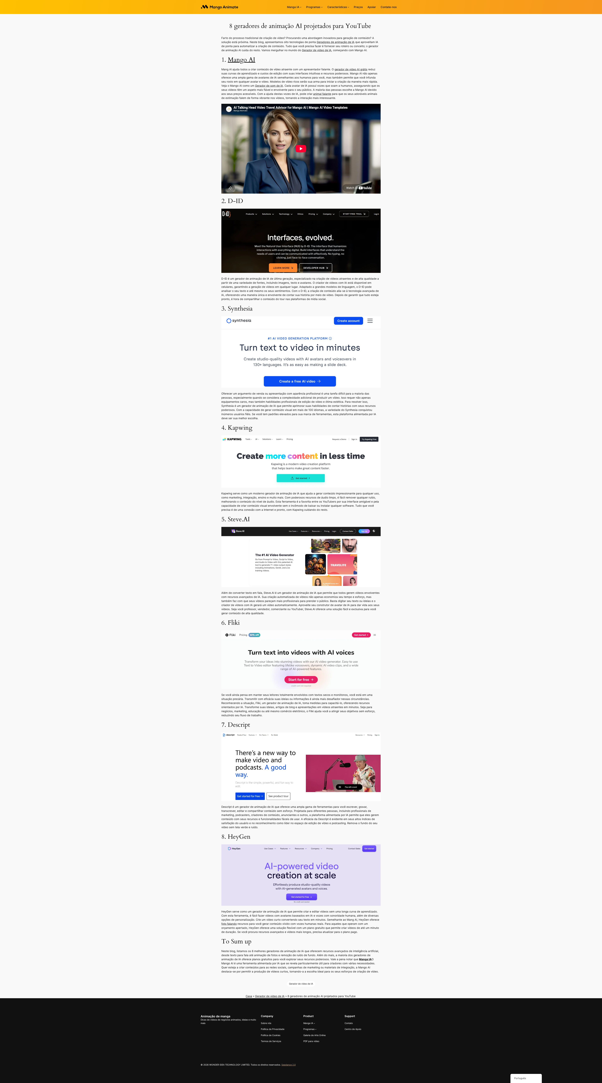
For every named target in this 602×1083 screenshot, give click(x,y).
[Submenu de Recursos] (348, 7)
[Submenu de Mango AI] (300, 7)
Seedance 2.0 (288, 1064)
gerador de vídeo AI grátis (351, 69)
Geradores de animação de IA (335, 42)
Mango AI (241, 59)
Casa (249, 996)
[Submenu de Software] (322, 7)
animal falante (322, 93)
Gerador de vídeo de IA (316, 50)
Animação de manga (215, 1016)
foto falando (229, 923)
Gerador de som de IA (269, 85)
